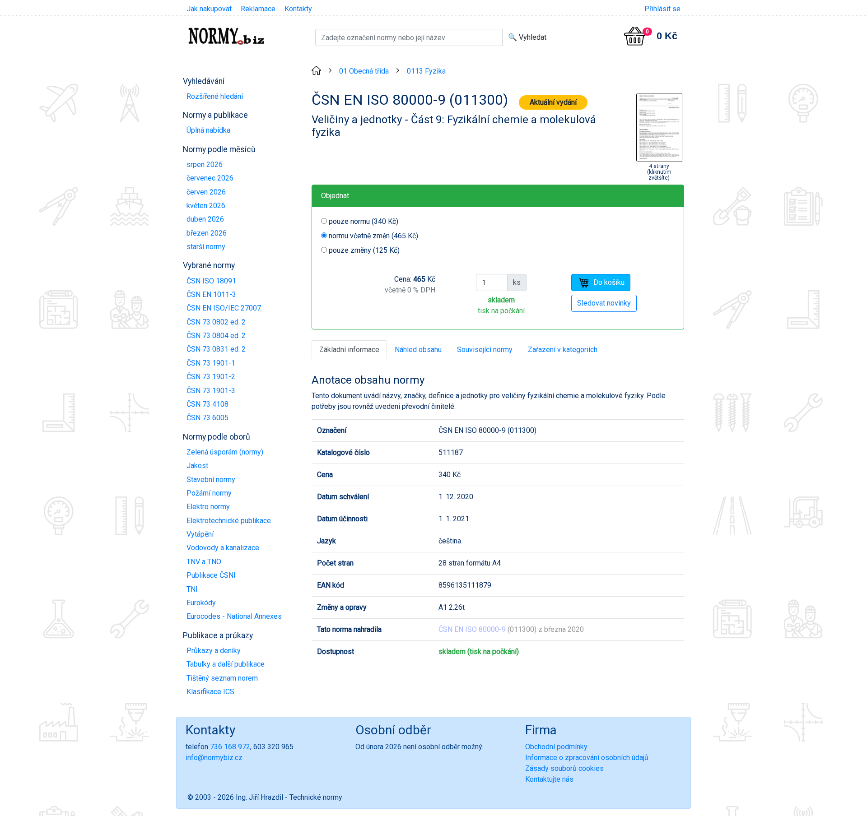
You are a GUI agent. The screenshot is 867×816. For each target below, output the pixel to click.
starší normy (205, 246)
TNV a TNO (203, 561)
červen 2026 (206, 192)
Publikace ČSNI (211, 575)
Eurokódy (201, 602)
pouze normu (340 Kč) (363, 221)
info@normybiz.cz (214, 757)
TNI (192, 589)
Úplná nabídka (208, 130)
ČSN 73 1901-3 (210, 390)
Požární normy (209, 493)
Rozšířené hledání (214, 96)
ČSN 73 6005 (207, 417)
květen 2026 (205, 205)
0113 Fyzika (426, 71)
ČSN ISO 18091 (211, 281)
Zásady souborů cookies (564, 768)
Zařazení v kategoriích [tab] (562, 349)
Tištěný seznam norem (222, 678)
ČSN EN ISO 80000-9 (472, 629)
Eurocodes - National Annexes (234, 616)
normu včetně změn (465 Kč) (373, 236)
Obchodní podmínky (556, 746)
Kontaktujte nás (549, 779)
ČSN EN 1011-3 (211, 294)
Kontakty (298, 9)
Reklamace (258, 9)
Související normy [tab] (485, 349)
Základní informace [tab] (349, 349)
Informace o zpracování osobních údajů (586, 757)
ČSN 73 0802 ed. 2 (216, 322)
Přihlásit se (662, 9)
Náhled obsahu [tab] (418, 349)
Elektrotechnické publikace (228, 520)
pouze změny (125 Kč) (364, 250)
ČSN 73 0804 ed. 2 (216, 335)
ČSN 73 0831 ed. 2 (216, 349)
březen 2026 (206, 233)
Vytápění (200, 534)
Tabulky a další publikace (225, 664)
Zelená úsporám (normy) (224, 452)
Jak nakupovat (209, 9)
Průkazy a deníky (213, 650)
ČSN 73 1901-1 (210, 363)
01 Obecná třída (364, 71)
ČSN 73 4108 (207, 404)
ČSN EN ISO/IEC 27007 (223, 308)
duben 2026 (205, 219)
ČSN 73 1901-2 (210, 376)
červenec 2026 (209, 178)
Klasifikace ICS (210, 691)
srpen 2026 (204, 164)
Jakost (197, 465)
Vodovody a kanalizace (222, 547)
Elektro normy (208, 506)
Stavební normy (210, 479)
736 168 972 (230, 746)
